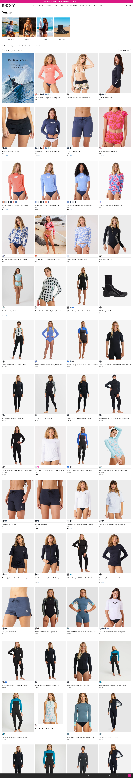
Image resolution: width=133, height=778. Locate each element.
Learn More (123, 775)
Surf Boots (39, 46)
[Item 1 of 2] (50, 394)
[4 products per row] (124, 50)
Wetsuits (31, 46)
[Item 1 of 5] (50, 73)
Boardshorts (23, 46)
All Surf (4, 46)
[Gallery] (50, 73)
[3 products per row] (121, 50)
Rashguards (13, 46)
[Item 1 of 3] (18, 127)
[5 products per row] (128, 50)
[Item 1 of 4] (115, 234)
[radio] (36, 94)
